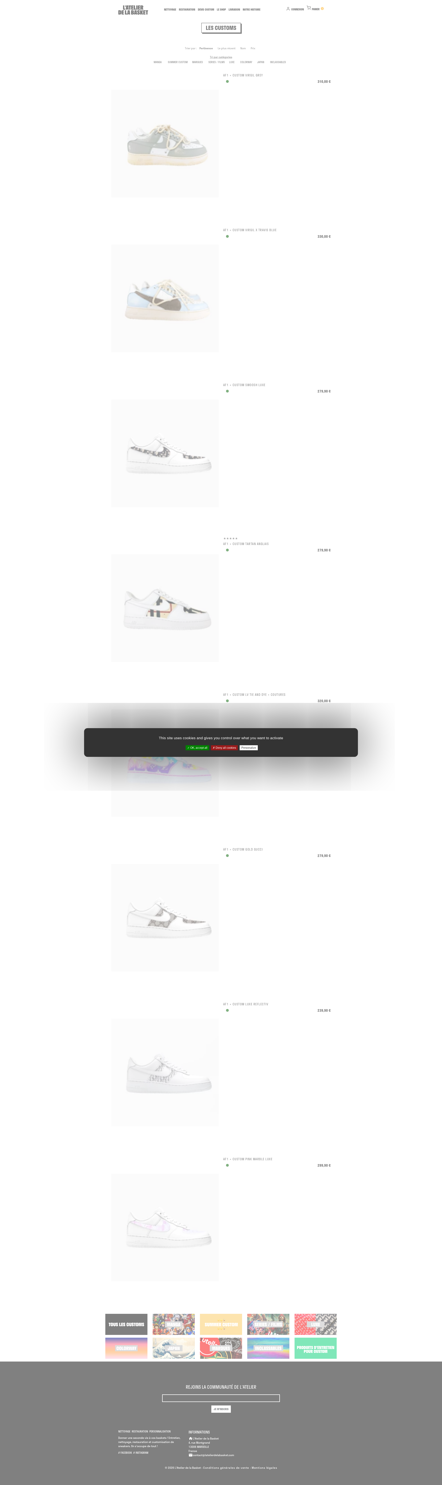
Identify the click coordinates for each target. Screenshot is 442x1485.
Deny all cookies (225, 747)
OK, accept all (198, 747)
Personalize (248, 747)
